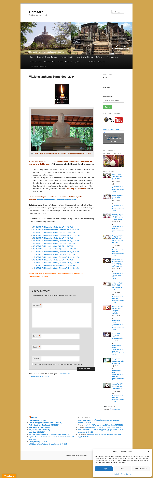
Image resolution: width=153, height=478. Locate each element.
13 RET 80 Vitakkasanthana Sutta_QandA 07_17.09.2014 (54, 260)
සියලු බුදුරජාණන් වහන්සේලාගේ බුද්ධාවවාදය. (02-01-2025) (117, 239)
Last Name (106, 87)
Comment (37, 305)
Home (31, 57)
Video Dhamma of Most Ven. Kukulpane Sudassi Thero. (118, 188)
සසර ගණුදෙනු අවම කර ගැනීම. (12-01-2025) (117, 176)
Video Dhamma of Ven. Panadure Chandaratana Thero (117, 276)
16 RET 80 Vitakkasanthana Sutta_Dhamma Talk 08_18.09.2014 (56, 268)
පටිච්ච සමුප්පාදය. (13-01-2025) (117, 197)
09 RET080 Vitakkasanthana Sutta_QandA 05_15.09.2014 (54, 249)
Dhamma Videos (49, 62)
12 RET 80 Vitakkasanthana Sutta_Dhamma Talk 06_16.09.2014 (56, 257)
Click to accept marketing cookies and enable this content (113, 138)
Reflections (100, 57)
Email (36, 347)
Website (36, 358)
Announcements (112, 57)
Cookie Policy (116, 474)
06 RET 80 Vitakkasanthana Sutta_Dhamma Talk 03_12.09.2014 (56, 240)
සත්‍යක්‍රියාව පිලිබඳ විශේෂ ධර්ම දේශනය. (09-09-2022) (117, 286)
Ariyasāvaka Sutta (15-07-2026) (39, 430)
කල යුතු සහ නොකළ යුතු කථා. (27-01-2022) (118, 361)
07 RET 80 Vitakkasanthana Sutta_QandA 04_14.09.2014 (54, 243)
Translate (117, 409)
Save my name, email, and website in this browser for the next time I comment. (58, 364)
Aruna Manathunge (84, 420)
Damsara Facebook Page (112, 129)
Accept (104, 469)
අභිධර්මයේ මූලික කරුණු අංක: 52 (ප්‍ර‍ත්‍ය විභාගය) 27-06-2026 (48, 444)
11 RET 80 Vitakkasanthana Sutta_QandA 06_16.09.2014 (54, 254)
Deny (122, 469)
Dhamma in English (67, 57)
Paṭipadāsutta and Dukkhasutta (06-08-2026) (44, 425)
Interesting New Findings (85, 57)
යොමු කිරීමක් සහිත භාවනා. (38, 67)
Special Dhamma (35, 62)
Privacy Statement (126, 474)
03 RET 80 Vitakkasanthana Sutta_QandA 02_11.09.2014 (54, 232)
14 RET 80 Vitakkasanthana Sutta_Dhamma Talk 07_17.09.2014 (56, 262)
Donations (101, 62)
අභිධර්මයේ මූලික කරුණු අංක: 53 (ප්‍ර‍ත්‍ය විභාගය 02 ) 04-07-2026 (49, 434)
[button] (148, 452)
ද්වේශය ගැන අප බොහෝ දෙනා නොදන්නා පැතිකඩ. (117, 309)
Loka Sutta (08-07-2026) (37, 432)
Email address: (108, 96)
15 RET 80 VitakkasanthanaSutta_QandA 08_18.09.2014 (54, 265)
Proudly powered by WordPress (76, 455)
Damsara (36, 11)
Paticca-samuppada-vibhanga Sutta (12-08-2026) (45, 422)
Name (36, 336)
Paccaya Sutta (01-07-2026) (38, 441)
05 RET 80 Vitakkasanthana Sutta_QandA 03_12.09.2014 (54, 238)
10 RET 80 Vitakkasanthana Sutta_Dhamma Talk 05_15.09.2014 (56, 251)
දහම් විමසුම (91, 62)
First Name (106, 78)
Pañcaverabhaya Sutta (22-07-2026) (41, 427)
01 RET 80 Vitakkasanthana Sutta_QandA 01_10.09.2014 (54, 227)
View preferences (141, 469)
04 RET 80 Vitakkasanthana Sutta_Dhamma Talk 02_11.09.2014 (56, 235)
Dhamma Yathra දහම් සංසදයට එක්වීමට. (71, 62)
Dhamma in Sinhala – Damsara (47, 57)
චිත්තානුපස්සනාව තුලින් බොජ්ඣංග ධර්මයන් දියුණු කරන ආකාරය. (117, 262)
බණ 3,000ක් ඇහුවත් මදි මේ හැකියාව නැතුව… (118, 335)
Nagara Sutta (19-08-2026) (37, 420)
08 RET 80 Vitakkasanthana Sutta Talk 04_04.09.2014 (53, 246)
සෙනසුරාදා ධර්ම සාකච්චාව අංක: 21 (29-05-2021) (117, 386)
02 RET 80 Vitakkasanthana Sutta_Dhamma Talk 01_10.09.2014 (56, 229)
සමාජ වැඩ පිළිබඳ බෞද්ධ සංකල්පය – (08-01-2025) (117, 216)
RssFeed (34, 417)
